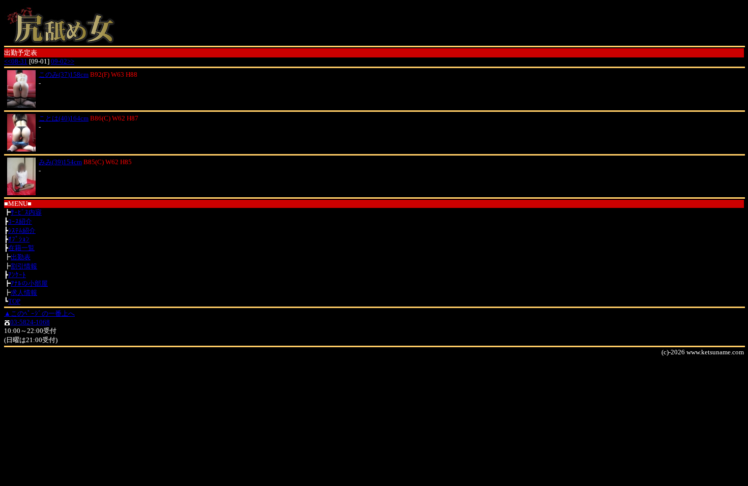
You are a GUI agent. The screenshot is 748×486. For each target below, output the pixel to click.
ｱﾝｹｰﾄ (17, 275)
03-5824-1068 (30, 322)
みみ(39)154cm (60, 162)
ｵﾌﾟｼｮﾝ (19, 239)
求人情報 (24, 292)
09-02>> (62, 61)
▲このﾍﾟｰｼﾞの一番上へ (39, 313)
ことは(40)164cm (64, 118)
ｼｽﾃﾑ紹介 (22, 230)
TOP (14, 301)
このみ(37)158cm (64, 74)
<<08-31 (15, 61)
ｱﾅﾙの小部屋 (29, 283)
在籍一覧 (21, 248)
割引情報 (24, 266)
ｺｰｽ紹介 (20, 221)
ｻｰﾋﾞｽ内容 (26, 212)
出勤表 (21, 257)
